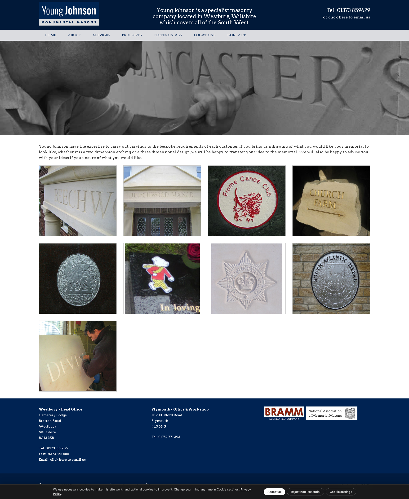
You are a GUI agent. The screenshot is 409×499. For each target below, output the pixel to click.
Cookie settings (341, 492)
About (74, 35)
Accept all (274, 492)
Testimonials (168, 35)
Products (132, 35)
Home (50, 35)
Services (101, 35)
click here (338, 17)
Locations (205, 35)
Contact (236, 35)
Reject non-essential (305, 492)
